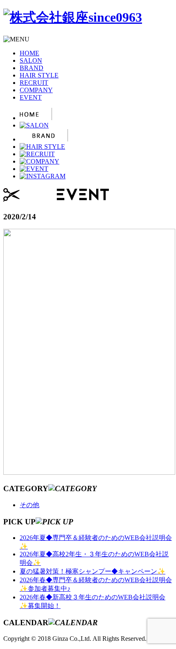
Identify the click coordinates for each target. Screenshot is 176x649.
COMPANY (36, 90)
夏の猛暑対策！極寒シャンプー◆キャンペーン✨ (92, 571)
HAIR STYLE (39, 75)
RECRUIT (34, 82)
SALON (31, 60)
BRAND (31, 67)
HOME (29, 53)
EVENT (31, 97)
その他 (29, 504)
